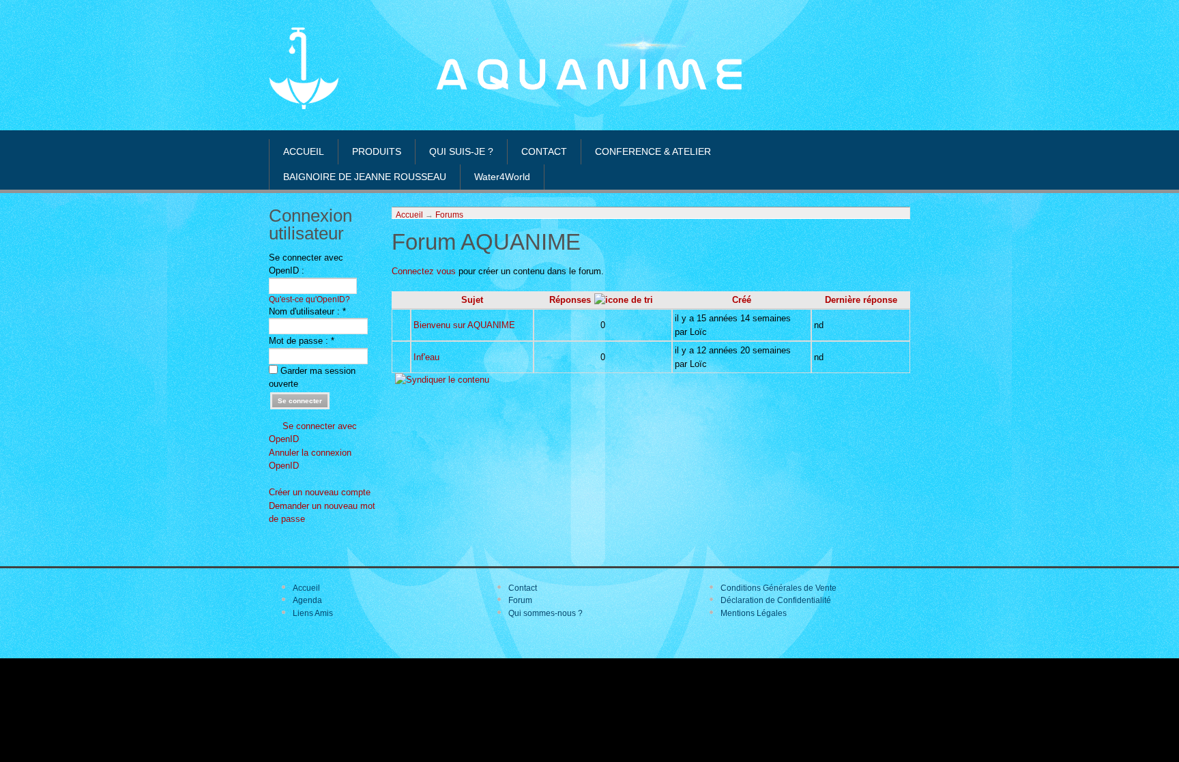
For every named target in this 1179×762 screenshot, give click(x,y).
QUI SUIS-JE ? (461, 151)
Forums (449, 214)
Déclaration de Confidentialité (775, 600)
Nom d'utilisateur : (307, 311)
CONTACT (544, 151)
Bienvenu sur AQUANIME (464, 325)
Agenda (307, 600)
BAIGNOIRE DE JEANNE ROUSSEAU (364, 176)
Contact (522, 588)
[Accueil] (303, 106)
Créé (741, 300)
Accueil (409, 214)
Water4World (502, 176)
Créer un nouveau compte (319, 492)
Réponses (570, 300)
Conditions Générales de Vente (778, 588)
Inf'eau (426, 357)
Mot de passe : (301, 341)
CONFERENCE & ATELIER (653, 151)
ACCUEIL (303, 151)
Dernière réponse (861, 300)
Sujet (472, 300)
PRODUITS (376, 151)
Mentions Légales (753, 613)
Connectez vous (424, 271)
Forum (520, 600)
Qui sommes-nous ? (545, 613)
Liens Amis (313, 613)
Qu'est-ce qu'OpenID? (309, 299)
